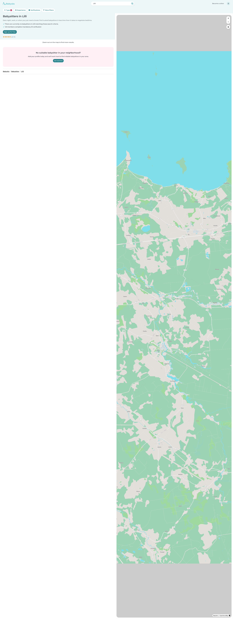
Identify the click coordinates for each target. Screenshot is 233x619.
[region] (174, 316)
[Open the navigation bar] (228, 3)
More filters (49, 10)
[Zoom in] (228, 18)
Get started (58, 60)
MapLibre (215, 615)
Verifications (35, 10)
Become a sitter (218, 3)
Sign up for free (10, 32)
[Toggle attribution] (229, 615)
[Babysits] (9, 3)
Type (8, 10)
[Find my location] (228, 27)
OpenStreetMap (224, 615)
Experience (21, 10)
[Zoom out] (228, 22)
